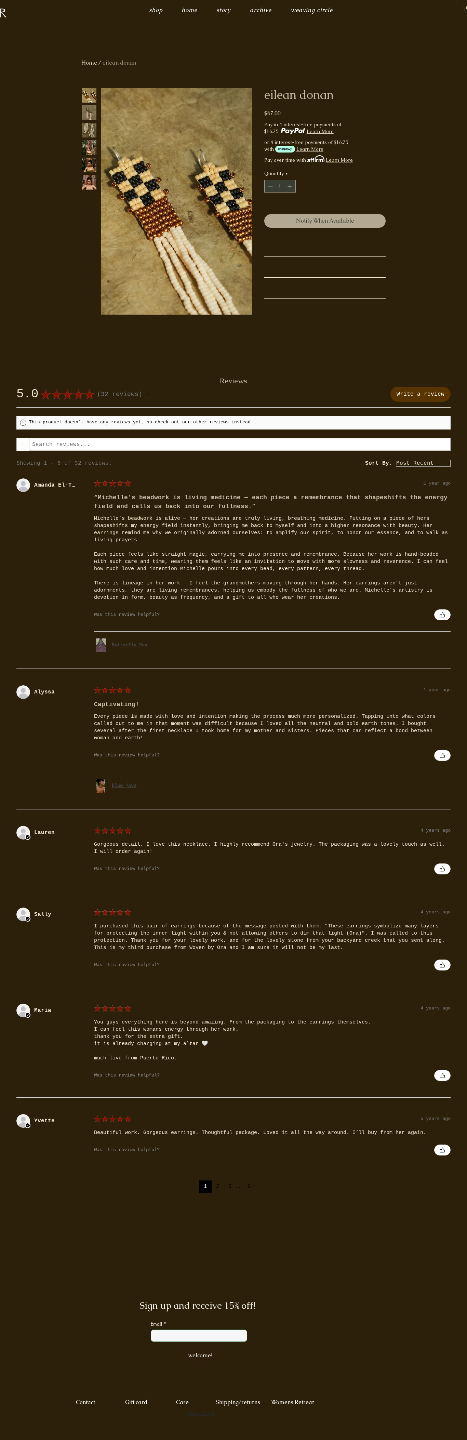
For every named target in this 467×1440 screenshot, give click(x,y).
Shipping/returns (241, 1402)
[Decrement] (269, 186)
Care (182, 1402)
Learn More (320, 131)
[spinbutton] (280, 186)
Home (89, 62)
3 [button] (230, 1187)
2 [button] (217, 1187)
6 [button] (249, 1187)
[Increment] (290, 186)
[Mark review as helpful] (442, 614)
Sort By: (378, 463)
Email (156, 1324)
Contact (85, 1402)
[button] (149, 394)
